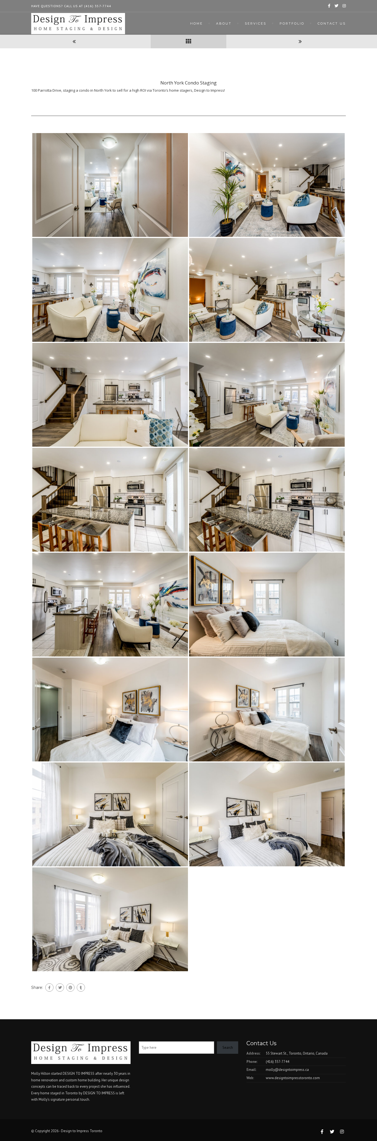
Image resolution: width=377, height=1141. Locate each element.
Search (227, 1047)
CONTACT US (332, 23)
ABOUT (224, 23)
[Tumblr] (81, 987)
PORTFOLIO (292, 23)
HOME (196, 23)
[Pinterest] (70, 987)
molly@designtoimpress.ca (287, 1069)
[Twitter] (60, 987)
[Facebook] (49, 987)
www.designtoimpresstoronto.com (293, 1078)
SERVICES (255, 23)
